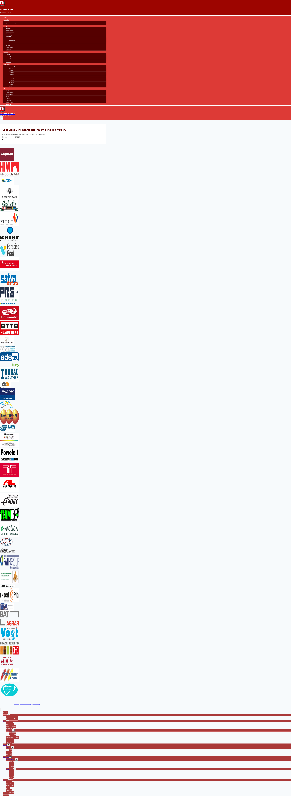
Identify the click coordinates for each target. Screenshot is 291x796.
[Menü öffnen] (1, 118)
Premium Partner (9, 94)
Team (10, 56)
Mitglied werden (9, 47)
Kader (10, 58)
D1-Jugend (11, 72)
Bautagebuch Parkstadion (11, 23)
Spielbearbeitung (36, 704)
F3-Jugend (11, 82)
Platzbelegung (12, 40)
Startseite (6, 17)
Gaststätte (8, 45)
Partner (7, 96)
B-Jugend (11, 68)
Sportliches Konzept (10, 32)
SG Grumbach (9, 769)
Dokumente (8, 49)
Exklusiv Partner (9, 92)
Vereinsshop (7, 104)
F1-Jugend (11, 78)
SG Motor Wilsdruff (10, 759)
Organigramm (9, 28)
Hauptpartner (9, 90)
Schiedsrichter (9, 33)
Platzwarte (11, 41)
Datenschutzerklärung (25, 704)
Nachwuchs (6, 757)
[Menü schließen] (0, 709)
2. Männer (8, 60)
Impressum (16, 704)
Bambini (11, 86)
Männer (5, 745)
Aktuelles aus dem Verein (11, 22)
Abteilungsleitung (9, 30)
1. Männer (8, 747)
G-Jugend (11, 84)
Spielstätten (9, 730)
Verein (4, 721)
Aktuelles (5, 715)
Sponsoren (5, 780)
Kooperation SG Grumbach (11, 43)
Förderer (8, 98)
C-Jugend (11, 70)
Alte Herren (8, 62)
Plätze (10, 38)
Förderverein (8, 100)
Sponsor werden (9, 102)
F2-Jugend (11, 80)
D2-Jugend (11, 74)
